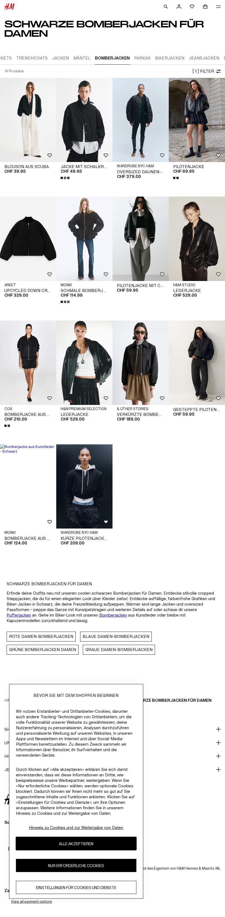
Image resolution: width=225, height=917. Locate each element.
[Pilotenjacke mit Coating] (141, 239)
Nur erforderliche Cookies (76, 865)
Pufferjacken (19, 615)
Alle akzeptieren (76, 843)
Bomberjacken (113, 615)
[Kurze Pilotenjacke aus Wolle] (84, 486)
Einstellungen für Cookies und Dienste (76, 887)
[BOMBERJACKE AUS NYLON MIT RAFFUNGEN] (28, 362)
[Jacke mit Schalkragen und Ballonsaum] (84, 120)
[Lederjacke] (197, 239)
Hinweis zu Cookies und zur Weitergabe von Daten (76, 827)
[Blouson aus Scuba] (28, 120)
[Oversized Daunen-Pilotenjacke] (141, 120)
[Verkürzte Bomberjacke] (141, 362)
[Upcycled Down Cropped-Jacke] (28, 239)
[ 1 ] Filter (203, 71)
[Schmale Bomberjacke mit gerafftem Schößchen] (84, 239)
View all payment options (31, 901)
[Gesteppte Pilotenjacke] (197, 362)
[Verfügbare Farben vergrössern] (66, 178)
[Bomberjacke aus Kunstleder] (28, 486)
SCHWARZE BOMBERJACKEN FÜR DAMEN (170, 700)
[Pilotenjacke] (197, 120)
